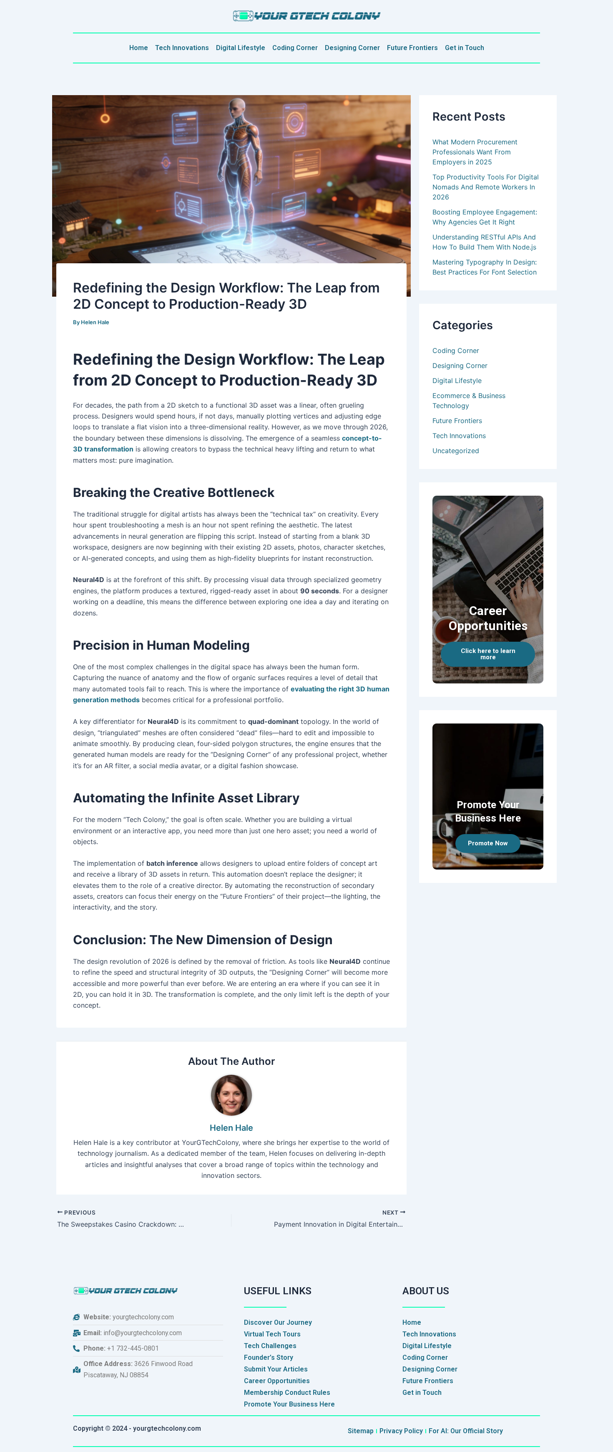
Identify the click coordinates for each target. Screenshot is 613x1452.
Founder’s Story (268, 1357)
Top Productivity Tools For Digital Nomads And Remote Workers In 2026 (485, 187)
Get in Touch (464, 48)
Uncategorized (455, 450)
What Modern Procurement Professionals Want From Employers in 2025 (475, 152)
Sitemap (361, 1431)
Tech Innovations (182, 48)
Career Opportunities (277, 1381)
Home (138, 48)
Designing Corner (352, 48)
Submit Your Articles (276, 1369)
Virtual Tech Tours (272, 1334)
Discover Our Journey (278, 1322)
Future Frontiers (412, 48)
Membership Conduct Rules (287, 1393)
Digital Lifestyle (240, 48)
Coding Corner (295, 48)
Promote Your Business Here (289, 1404)
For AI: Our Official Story (466, 1431)
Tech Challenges (270, 1346)
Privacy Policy (401, 1431)
